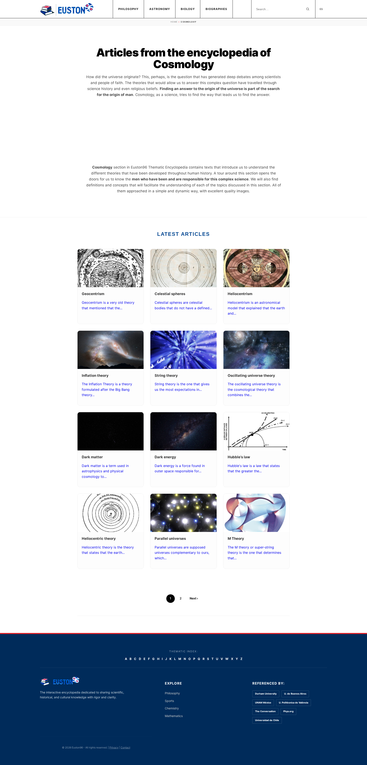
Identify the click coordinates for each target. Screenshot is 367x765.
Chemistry (172, 708)
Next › (194, 598)
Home (174, 22)
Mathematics (174, 716)
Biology (188, 9)
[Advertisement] (183, 131)
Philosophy (128, 9)
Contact (125, 747)
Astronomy (159, 9)
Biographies (216, 9)
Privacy (114, 747)
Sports (169, 701)
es (321, 9)
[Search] (308, 9)
